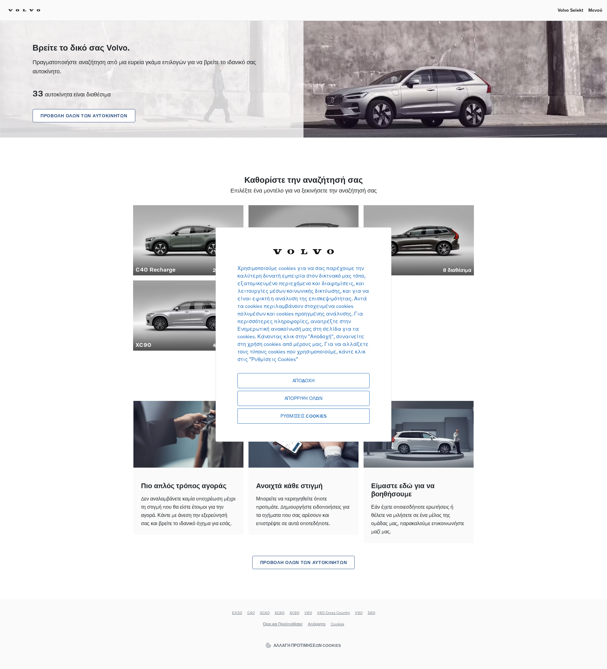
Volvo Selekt (570, 10)
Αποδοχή (303, 380)
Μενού (595, 10)
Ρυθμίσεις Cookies (303, 416)
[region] (303, 334)
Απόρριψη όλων (303, 398)
